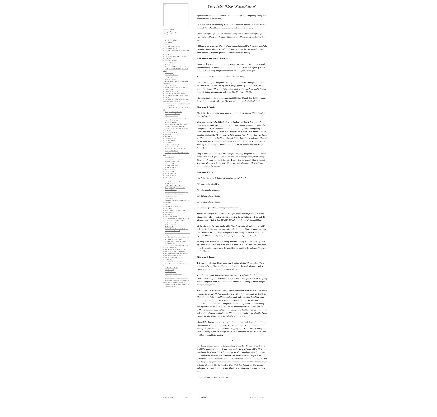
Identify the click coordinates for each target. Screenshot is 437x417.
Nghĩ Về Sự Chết (169, 163)
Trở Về (167, 97)
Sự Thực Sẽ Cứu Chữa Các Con (173, 239)
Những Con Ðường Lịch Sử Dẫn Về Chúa (176, 87)
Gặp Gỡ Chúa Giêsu (170, 85)
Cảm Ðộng (168, 54)
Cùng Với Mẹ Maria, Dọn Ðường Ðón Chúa (176, 278)
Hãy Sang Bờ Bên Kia (171, 222)
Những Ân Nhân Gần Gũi (171, 150)
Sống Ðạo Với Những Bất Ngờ (173, 161)
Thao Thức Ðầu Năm (170, 286)
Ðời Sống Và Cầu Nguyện (172, 165)
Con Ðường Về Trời (170, 138)
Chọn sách (203, 397)
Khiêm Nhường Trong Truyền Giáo (174, 159)
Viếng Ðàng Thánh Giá (171, 60)
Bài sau (261, 397)
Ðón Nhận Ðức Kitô (170, 140)
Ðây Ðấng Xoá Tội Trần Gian (172, 144)
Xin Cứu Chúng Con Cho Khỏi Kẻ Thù (175, 251)
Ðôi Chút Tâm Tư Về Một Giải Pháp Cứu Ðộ (176, 245)
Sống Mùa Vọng (169, 171)
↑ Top (185, 397)
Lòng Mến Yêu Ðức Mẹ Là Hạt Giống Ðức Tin (177, 284)
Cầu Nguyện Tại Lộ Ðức (171, 48)
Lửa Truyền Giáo (169, 157)
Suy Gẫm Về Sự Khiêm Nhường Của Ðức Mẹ (177, 237)
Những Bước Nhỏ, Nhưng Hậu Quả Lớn (175, 241)
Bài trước (252, 397)
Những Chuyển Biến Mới (171, 77)
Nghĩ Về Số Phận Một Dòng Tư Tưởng (175, 118)
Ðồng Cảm (168, 58)
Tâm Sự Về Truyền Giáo (171, 120)
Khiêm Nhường (169, 198)
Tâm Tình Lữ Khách (170, 272)
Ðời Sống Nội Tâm (170, 243)
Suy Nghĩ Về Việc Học (171, 247)
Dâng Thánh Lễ (169, 259)
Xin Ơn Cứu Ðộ (169, 64)
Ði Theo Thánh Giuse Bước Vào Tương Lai (176, 192)
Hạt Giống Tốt (168, 214)
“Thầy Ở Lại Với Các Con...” (172, 91)
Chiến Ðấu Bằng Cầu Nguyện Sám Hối (175, 148)
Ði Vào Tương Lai (169, 177)
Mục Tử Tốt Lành (169, 105)
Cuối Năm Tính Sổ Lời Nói (172, 40)
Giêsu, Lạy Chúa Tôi (170, 276)
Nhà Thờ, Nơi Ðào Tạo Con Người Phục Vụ (176, 229)
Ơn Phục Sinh (169, 204)
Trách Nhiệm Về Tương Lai (172, 183)
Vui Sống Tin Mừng (170, 169)
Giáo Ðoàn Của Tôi (170, 134)
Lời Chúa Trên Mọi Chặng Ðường (174, 185)
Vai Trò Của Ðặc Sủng (171, 257)
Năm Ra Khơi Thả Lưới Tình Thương (175, 181)
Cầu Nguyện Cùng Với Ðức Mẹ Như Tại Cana (177, 95)
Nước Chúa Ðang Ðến (171, 167)
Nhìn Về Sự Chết (169, 270)
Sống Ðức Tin (168, 136)
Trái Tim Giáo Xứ (169, 212)
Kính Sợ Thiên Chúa (170, 173)
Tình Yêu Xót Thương (171, 216)
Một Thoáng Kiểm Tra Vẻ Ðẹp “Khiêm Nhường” (177, 103)
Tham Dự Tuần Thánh (171, 196)
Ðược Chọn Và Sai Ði (170, 122)
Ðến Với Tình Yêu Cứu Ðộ (172, 75)
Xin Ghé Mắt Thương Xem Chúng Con (175, 249)
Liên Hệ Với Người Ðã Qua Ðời (173, 274)
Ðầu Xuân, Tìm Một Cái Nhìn (172, 46)
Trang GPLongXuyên (171, 32)
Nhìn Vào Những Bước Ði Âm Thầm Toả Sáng (177, 218)
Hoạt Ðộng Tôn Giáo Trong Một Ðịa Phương (176, 253)
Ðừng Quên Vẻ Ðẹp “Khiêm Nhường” (175, 126)
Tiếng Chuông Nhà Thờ (171, 116)
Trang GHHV (168, 34)
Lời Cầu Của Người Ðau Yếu (172, 231)
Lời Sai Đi (167, 44)
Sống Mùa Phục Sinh (170, 79)
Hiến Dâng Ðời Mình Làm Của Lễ (174, 255)
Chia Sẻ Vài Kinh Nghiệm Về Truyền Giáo (176, 66)
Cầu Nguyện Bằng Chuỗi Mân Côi (174, 261)
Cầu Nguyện (168, 142)
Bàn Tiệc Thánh (169, 73)
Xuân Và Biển (168, 42)
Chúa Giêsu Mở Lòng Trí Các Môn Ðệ (175, 93)
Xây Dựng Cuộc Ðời (170, 224)
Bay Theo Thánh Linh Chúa (172, 146)
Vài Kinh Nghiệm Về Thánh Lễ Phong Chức (176, 124)
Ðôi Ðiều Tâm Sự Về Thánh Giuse (174, 194)
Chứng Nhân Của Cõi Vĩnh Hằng (173, 112)
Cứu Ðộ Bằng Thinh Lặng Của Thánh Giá (176, 56)
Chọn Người (168, 208)
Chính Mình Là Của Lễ (171, 132)
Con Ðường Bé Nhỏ (170, 175)
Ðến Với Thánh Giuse (171, 190)
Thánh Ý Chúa (169, 89)
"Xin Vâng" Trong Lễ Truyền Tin (173, 206)
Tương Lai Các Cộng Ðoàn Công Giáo (175, 188)
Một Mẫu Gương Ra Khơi (171, 267)
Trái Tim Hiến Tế (169, 226)
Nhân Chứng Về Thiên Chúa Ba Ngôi (175, 220)
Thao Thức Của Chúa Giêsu (172, 114)
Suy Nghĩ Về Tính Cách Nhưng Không (175, 210)
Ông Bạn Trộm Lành (170, 62)
